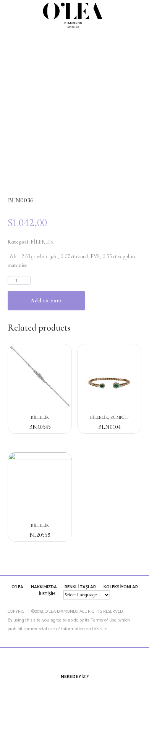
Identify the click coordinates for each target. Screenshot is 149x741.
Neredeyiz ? (75, 676)
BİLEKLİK (42, 242)
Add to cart (46, 300)
